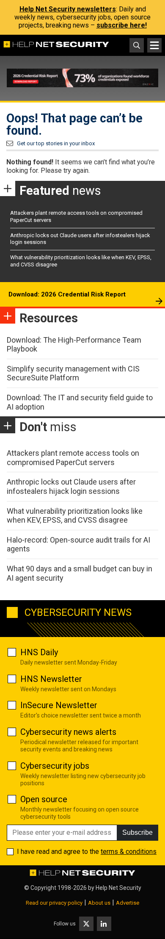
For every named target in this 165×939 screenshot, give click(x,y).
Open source (43, 799)
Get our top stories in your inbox (56, 143)
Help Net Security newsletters (67, 9)
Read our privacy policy (54, 903)
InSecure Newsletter (58, 705)
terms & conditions (129, 852)
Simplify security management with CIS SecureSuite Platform (73, 373)
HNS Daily (39, 652)
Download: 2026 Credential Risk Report (67, 294)
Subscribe (137, 832)
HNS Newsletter (51, 679)
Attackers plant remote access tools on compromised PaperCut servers (73, 458)
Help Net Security (118, 887)
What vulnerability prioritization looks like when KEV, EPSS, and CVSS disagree (75, 516)
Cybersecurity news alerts (68, 732)
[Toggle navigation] (154, 45)
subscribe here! (121, 25)
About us (99, 903)
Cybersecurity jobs (54, 766)
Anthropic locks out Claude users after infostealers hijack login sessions (71, 486)
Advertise (127, 903)
